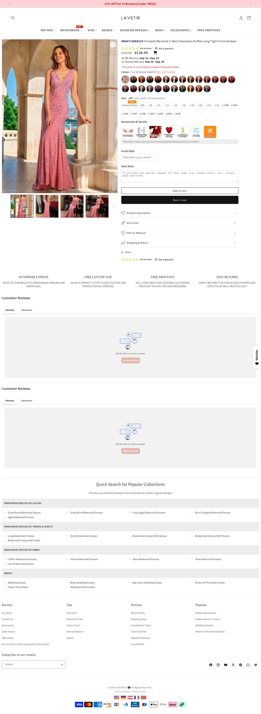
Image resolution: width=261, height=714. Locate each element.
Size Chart (140, 98)
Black (133, 79)
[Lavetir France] (137, 697)
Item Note (127, 166)
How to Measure (74, 631)
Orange (199, 88)
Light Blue (141, 88)
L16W (226, 105)
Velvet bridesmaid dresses (84, 559)
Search (70, 638)
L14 (209, 105)
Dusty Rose (166, 79)
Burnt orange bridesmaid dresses (212, 512)
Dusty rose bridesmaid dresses (24, 512)
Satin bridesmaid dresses (146, 559)
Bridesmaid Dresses (205, 613)
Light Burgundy (231, 79)
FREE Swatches (165, 72)
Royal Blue (158, 88)
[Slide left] (6, 206)
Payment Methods (140, 638)
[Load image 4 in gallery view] (97, 206)
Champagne (190, 79)
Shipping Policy (139, 619)
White (174, 79)
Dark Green (150, 79)
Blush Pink (199, 79)
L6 (175, 105)
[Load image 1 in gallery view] (22, 206)
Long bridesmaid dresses (21, 536)
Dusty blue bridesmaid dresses (86, 512)
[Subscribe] (62, 664)
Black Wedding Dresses (82, 582)
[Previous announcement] (10, 3)
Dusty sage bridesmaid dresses (149, 512)
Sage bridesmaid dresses (21, 517)
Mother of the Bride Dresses (210, 631)
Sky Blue (150, 88)
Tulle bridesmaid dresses (208, 559)
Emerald (182, 88)
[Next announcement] (251, 3)
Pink (125, 79)
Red (223, 79)
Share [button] (128, 252)
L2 (158, 105)
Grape (133, 88)
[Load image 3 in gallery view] (72, 206)
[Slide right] (114, 206)
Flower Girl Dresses (18, 587)
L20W (125, 113)
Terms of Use (139, 691)
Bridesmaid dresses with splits (24, 540)
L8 (184, 105)
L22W (134, 113)
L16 (217, 105)
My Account (8, 625)
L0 (150, 105)
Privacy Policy (122, 691)
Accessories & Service (134, 122)
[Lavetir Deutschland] (124, 697)
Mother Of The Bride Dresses (210, 582)
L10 (192, 105)
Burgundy (158, 79)
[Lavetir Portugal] (144, 697)
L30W (168, 113)
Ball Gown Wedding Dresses (147, 582)
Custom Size (129, 105)
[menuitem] (48, 30)
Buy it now (180, 200)
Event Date (128, 151)
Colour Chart (145, 72)
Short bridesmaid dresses (83, 536)
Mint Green (174, 88)
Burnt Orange (141, 79)
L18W (234, 105)
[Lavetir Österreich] (130, 697)
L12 (201, 105)
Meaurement (156, 98)
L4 (167, 105)
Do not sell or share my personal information (25, 644)
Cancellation (137, 644)
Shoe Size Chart (74, 619)
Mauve (207, 79)
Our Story (7, 613)
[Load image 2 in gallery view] (47, 206)
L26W (151, 113)
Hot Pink (215, 79)
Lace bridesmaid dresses (21, 563)
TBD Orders (8, 638)
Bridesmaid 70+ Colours (208, 619)
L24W (142, 113)
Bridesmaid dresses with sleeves (150, 536)
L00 (142, 105)
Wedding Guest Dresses (82, 587)
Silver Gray (207, 88)
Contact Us (7, 619)
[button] (13, 18)
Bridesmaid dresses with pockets (212, 536)
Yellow (190, 88)
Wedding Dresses (17, 582)
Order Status (8, 631)
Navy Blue (166, 88)
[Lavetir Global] (117, 697)
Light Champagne (182, 79)
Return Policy (138, 613)
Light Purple (125, 88)
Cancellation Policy (141, 625)
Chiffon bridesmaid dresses (22, 559)
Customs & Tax (138, 631)
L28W (160, 113)
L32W (177, 113)
